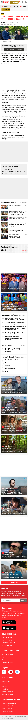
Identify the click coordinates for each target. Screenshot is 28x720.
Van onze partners (7, 692)
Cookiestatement (7, 709)
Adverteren (5, 689)
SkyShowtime (6, 681)
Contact (4, 684)
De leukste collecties (8, 645)
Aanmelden (23, 600)
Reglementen (6, 657)
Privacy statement (7, 706)
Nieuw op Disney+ (7, 640)
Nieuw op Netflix (7, 637)
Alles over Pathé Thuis (8, 643)
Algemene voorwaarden (9, 703)
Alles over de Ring (7, 662)
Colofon (4, 686)
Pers (3, 660)
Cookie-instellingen (8, 711)
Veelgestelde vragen (8, 654)
